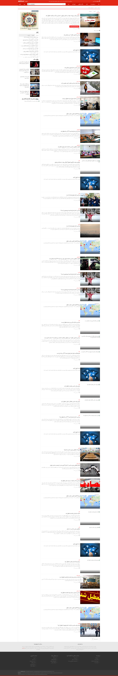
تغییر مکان (33, 662)
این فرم (23, 648)
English (26, 1)
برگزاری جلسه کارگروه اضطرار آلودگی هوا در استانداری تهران (67, 162)
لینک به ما (96, 662)
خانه (99, 4)
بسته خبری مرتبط (96, 639)
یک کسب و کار (74, 659)
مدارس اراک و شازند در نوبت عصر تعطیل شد (70, 481)
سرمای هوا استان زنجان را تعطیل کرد (72, 562)
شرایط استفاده (32, 666)
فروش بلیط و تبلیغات (94, 661)
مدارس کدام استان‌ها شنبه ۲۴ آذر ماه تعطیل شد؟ (69, 417)
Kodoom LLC (23, 671)
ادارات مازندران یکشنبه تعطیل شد (73, 513)
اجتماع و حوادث (90, 7)
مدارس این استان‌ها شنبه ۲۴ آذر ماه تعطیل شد (70, 131)
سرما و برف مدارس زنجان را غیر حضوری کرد (70, 83)
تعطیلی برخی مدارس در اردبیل (73, 529)
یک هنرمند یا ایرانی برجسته (72, 661)
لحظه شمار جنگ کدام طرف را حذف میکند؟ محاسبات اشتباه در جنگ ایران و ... (24, 70)
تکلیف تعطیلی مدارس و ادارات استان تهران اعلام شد (69, 147)
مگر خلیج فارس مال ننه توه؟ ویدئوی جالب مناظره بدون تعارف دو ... (24, 93)
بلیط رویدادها (54, 659)
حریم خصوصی (32, 664)
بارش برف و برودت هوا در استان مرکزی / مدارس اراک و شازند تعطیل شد (62, 15)
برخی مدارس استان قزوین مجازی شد (72, 68)
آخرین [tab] (95, 11)
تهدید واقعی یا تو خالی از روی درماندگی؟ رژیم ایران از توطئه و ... (24, 63)
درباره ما (96, 658)
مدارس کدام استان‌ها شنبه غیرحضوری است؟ (70, 274)
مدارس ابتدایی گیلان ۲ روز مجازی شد (72, 35)
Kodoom (19, 673)
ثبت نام (33, 659)
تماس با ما (96, 659)
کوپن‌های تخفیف (53, 661)
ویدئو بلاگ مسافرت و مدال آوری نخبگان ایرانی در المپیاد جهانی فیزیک (24, 85)
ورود (24, 4)
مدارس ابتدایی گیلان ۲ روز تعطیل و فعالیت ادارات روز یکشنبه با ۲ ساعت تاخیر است (62, 338)
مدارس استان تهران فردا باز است (73, 195)
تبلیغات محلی (53, 662)
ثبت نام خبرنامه (32, 661)
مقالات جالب (35, 59)
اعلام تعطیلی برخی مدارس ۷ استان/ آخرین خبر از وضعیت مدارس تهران (65, 465)
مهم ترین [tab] (33, 35)
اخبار (87, 4)
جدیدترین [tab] (29, 35)
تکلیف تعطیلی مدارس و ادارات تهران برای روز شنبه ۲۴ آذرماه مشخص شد (64, 259)
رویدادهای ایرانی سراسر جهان (73, 114)
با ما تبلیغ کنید (76, 50)
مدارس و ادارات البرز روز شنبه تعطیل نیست (70, 322)
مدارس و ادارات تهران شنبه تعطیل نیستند (71, 98)
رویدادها (54, 658)
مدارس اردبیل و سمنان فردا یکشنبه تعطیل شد (70, 593)
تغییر (96, 1)
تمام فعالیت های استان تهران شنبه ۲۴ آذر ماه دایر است (68, 353)
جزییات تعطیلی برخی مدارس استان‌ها (72, 450)
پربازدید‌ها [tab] (37, 35)
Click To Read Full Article (74, 26)
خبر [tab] (98, 11)
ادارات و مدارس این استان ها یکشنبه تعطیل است (70, 577)
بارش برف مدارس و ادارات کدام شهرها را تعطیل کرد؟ (69, 625)
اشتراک (19, 4)
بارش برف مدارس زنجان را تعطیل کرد (72, 386)
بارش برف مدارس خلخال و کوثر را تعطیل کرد (70, 401)
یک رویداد (75, 658)
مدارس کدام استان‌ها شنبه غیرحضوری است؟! (70, 210)
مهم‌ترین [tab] (90, 11)
